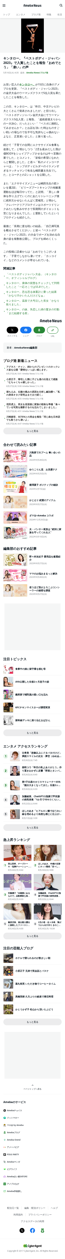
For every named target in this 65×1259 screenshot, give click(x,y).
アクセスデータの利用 (32, 1221)
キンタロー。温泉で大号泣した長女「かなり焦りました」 (32, 302)
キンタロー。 (27, 84)
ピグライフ (12, 1169)
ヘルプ (54, 1207)
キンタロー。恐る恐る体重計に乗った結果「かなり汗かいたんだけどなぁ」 (31, 293)
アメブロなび (13, 1183)
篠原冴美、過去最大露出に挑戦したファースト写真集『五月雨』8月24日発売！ (20, 926)
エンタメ (20, 14)
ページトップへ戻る (33, 1088)
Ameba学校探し (14, 1191)
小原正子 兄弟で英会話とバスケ (32, 970)
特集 (49, 14)
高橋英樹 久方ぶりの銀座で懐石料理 (34, 996)
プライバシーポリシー (40, 1214)
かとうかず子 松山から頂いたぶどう (34, 1009)
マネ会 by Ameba (15, 1125)
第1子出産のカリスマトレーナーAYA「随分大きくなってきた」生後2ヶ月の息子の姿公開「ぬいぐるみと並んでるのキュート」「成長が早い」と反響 (42, 786)
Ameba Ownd (13, 1139)
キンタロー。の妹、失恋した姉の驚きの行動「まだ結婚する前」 (32, 311)
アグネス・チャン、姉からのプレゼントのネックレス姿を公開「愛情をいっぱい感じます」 (33, 368)
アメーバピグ (13, 1147)
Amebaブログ (13, 1132)
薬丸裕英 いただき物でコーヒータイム (35, 983)
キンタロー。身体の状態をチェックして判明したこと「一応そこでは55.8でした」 (32, 284)
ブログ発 (36, 14)
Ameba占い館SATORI (17, 1176)
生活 (59, 14)
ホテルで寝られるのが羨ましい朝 (32, 958)
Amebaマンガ (13, 1161)
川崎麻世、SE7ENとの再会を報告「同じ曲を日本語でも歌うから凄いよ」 (33, 418)
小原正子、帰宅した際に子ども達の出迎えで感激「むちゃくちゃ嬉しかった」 (32, 381)
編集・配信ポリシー (34, 1207)
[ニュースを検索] (61, 6)
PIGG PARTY (13, 1154)
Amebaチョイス (14, 1110)
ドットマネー (13, 1117)
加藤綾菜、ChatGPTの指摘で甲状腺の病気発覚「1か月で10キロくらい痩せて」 (41, 799)
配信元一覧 (13, 1207)
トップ (6, 14)
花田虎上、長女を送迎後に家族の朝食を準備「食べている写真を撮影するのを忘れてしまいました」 (33, 406)
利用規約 (18, 1214)
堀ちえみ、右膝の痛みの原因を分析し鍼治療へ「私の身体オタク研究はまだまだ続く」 (33, 393)
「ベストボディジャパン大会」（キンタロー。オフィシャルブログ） (31, 276)
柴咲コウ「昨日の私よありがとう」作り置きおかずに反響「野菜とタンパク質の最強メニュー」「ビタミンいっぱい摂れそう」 (42, 772)
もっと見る (32, 430)
